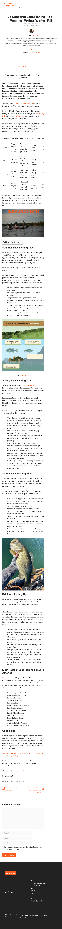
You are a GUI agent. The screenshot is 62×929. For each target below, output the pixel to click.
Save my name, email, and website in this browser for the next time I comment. (23, 848)
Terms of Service (24, 918)
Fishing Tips (26, 66)
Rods (27, 3)
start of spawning (29, 385)
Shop (21, 915)
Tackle (42, 3)
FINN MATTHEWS (35, 52)
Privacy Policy (43, 915)
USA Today (6, 678)
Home (18, 66)
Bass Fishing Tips (18, 781)
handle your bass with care (24, 771)
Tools (51, 3)
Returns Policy (34, 915)
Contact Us (10, 873)
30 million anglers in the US (23, 104)
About (20, 7)
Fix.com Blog (26, 375)
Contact (26, 915)
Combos (35, 3)
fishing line (20, 116)
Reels (19, 3)
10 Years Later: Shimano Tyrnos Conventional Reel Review (33, 790)
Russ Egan (35, 35)
